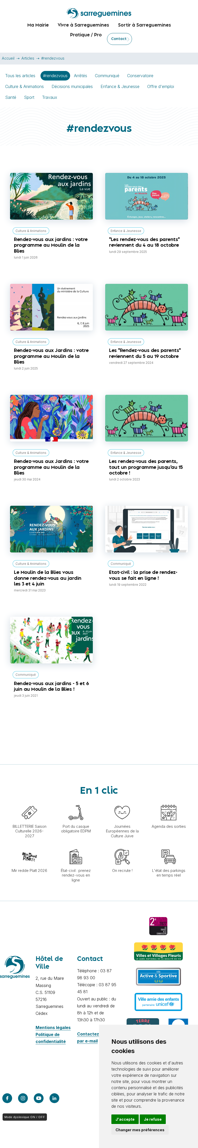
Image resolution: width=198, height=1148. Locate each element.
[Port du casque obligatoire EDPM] (76, 802)
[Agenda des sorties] (168, 802)
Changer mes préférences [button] (140, 1130)
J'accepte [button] (125, 1119)
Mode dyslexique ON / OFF (24, 1117)
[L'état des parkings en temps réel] (168, 846)
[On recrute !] (122, 846)
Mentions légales (53, 1027)
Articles (27, 58)
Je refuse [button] (153, 1119)
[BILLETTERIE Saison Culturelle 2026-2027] (29, 802)
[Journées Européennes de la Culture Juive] (122, 802)
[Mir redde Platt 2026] (29, 846)
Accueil (8, 58)
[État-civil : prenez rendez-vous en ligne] (76, 846)
